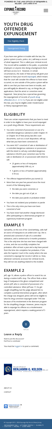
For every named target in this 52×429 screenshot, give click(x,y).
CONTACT (7, 392)
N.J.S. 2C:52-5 (18, 100)
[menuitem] (44, 10)
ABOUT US (8, 388)
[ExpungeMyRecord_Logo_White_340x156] (21, 10)
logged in (18, 346)
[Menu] (44, 10)
